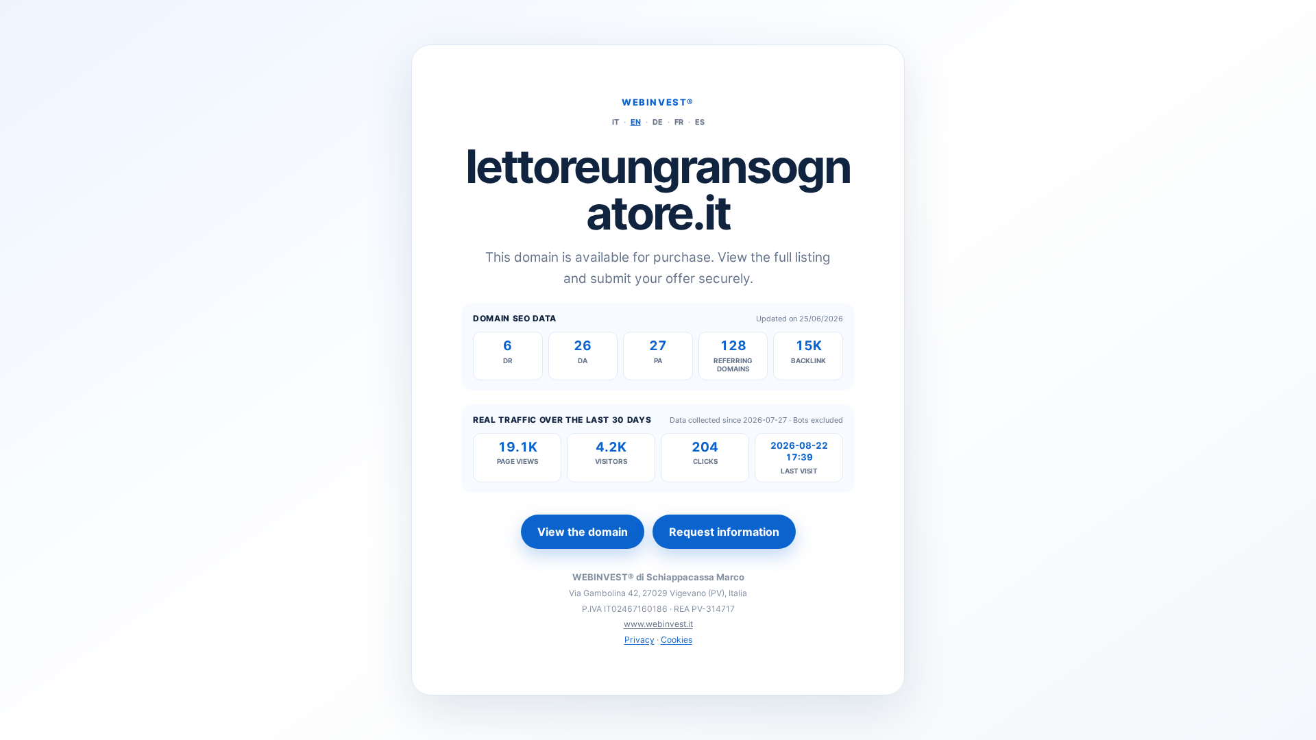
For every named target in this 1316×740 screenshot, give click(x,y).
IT (615, 122)
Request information (724, 532)
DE (658, 122)
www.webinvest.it (658, 624)
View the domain (582, 532)
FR (678, 122)
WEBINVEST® (658, 102)
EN (636, 122)
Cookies (676, 639)
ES (700, 122)
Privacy (639, 639)
